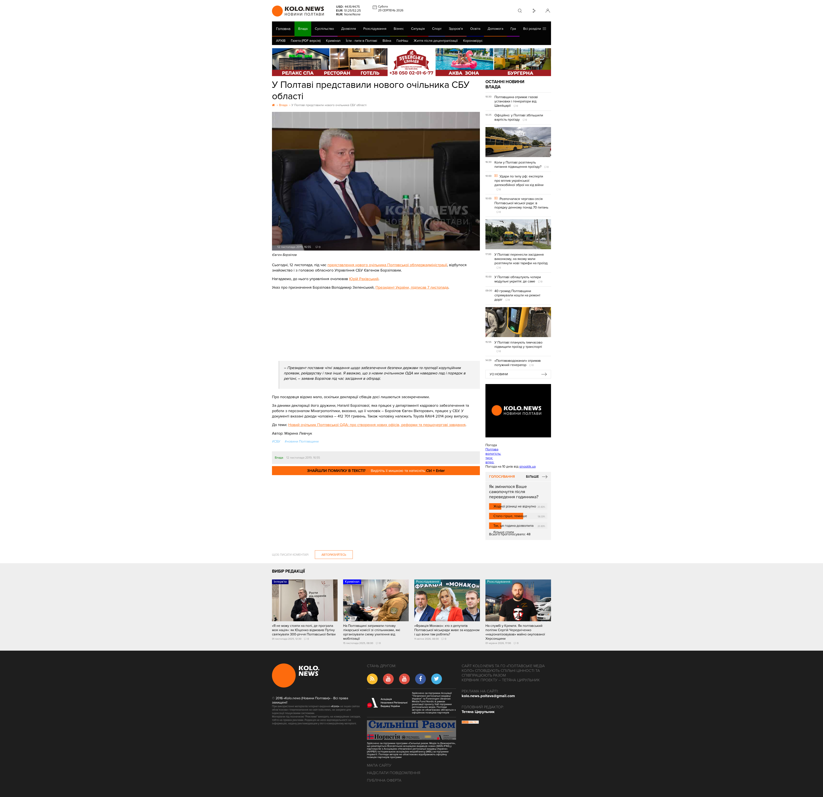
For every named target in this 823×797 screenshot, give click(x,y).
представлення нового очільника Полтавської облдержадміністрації (387, 265)
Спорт (437, 29)
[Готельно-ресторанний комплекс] (411, 62)
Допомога (495, 29)
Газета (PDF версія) (306, 41)
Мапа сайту (379, 765)
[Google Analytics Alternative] (470, 722)
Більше (532, 476)
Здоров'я (456, 29)
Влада (303, 29)
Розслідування (374, 29)
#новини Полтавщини (302, 441)
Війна (387, 41)
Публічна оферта (384, 780)
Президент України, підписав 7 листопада (411, 287)
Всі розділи (533, 29)
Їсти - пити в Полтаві (361, 41)
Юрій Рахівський (363, 278)
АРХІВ (280, 41)
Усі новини (499, 374)
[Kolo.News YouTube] (518, 410)
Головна (283, 28)
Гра (513, 29)
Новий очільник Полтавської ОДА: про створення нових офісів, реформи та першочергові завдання (377, 424)
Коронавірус (473, 41)
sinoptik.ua (527, 466)
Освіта (475, 29)
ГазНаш (402, 41)
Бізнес (399, 29)
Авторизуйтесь (333, 555)
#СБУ (276, 441)
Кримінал (333, 41)
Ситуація (418, 29)
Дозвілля (348, 29)
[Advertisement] (376, 322)
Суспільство (324, 29)
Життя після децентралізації (436, 41)
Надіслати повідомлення (393, 772)
